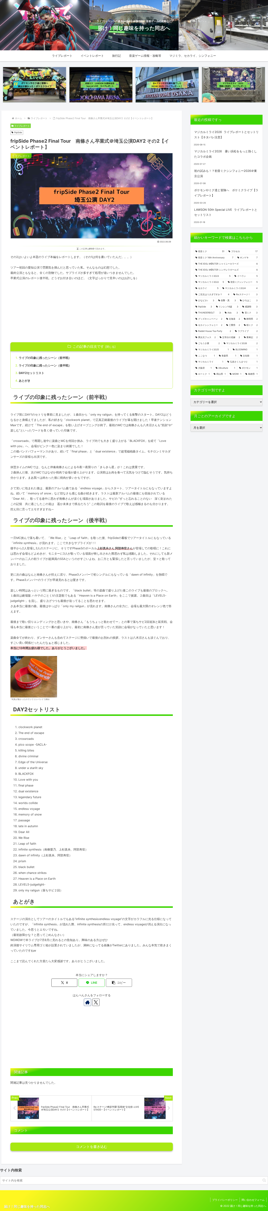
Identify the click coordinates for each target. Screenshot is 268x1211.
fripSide (18, 132)
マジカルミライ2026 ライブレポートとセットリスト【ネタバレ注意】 (226, 134)
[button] (119, 983)
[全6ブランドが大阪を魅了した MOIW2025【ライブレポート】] (167, 85)
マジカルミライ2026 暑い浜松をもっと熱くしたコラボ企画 (225, 153)
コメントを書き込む (91, 1147)
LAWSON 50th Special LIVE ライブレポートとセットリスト (225, 212)
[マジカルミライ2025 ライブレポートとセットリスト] (233, 85)
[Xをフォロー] (96, 1002)
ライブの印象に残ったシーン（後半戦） (45, 365)
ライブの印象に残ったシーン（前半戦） (45, 358)
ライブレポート (22, 125)
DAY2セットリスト (31, 373)
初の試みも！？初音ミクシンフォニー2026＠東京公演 (225, 173)
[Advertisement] (91, 311)
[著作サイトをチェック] (87, 1002)
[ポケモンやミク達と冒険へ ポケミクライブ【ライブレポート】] (34, 85)
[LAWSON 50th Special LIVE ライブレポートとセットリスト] (101, 85)
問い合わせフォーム (253, 1199)
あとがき (24, 380)
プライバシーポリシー (225, 1199)
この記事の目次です (88, 346)
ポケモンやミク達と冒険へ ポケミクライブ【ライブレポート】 (226, 192)
